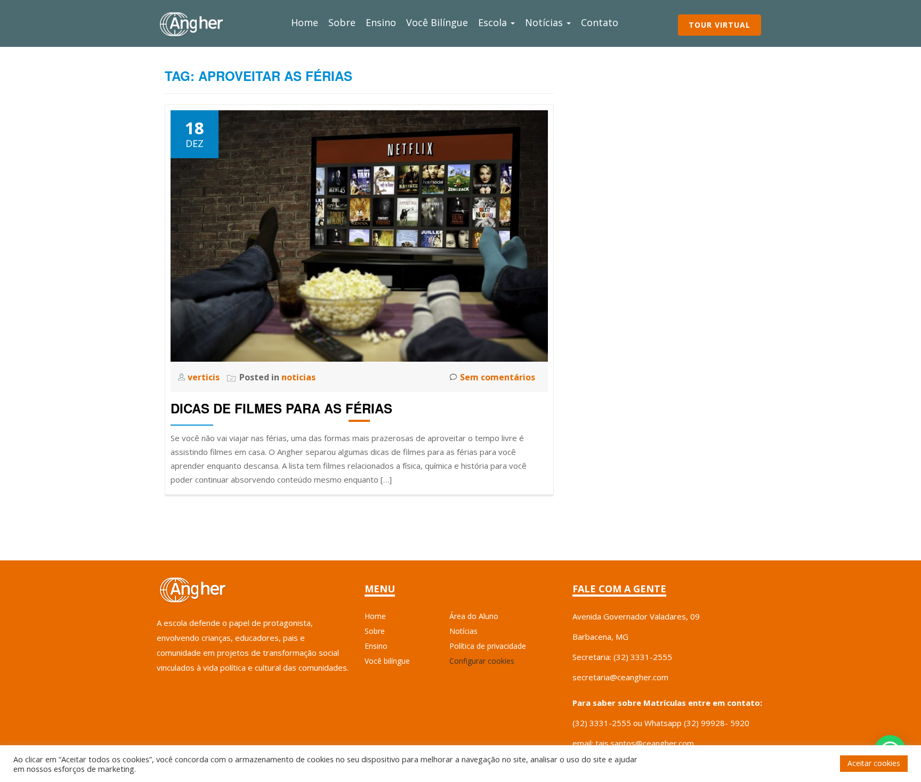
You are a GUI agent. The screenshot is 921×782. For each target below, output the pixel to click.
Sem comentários (497, 377)
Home (304, 22)
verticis (205, 377)
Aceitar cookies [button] (873, 763)
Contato (599, 22)
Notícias (545, 22)
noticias (298, 377)
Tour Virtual (719, 25)
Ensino (381, 22)
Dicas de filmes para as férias (281, 408)
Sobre (342, 22)
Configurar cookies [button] (481, 661)
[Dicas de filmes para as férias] (359, 235)
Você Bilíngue (437, 22)
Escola (494, 22)
